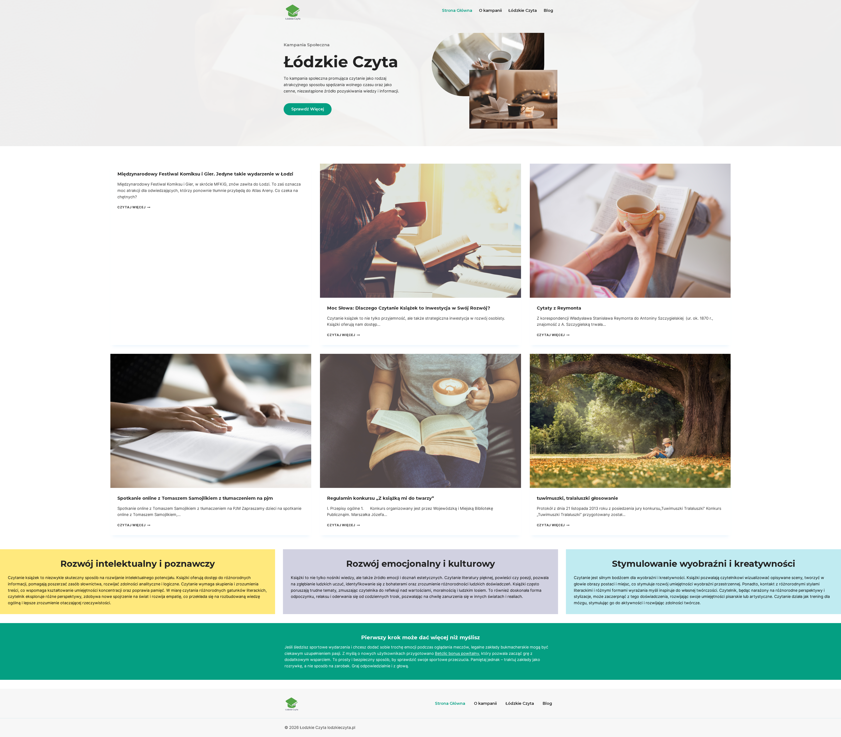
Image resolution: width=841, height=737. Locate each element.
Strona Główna (457, 10)
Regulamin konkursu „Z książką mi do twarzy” (380, 498)
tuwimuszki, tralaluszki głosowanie (577, 498)
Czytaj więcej (133, 207)
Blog (548, 10)
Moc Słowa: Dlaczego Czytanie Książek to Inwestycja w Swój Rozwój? (408, 308)
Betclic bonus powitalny (457, 653)
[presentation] (420, 231)
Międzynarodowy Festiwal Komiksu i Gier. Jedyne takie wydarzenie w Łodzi (205, 174)
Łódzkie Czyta (522, 10)
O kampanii (490, 10)
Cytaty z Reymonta (559, 308)
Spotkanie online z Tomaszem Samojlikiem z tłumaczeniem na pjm (195, 498)
